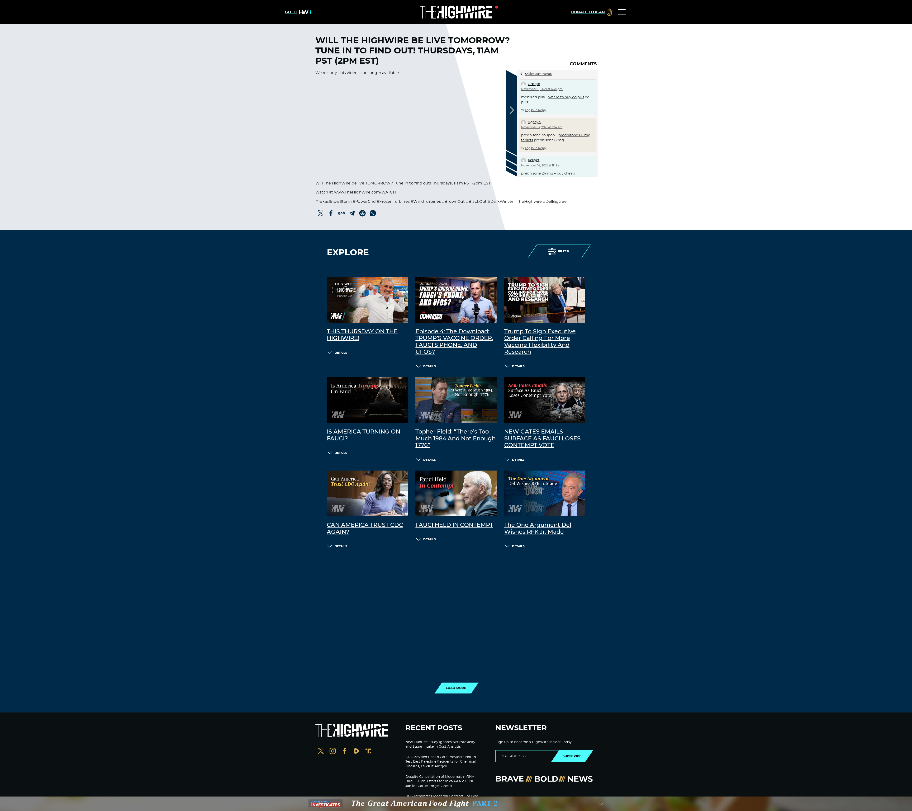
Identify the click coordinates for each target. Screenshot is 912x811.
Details (341, 352)
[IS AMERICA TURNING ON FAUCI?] (367, 400)
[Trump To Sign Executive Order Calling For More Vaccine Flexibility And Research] (544, 300)
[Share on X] (320, 213)
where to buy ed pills (566, 97)
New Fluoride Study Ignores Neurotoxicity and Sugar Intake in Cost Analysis (440, 744)
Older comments (538, 73)
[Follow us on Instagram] (332, 751)
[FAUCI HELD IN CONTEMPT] (455, 493)
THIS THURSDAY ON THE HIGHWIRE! (362, 335)
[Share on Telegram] (352, 213)
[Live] (456, 12)
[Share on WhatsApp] (373, 213)
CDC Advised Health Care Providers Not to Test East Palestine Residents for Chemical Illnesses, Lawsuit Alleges (440, 761)
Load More (456, 688)
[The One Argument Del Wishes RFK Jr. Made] (544, 493)
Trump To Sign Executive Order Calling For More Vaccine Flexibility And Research (540, 342)
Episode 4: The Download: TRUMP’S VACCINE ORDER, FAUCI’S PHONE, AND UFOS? (454, 342)
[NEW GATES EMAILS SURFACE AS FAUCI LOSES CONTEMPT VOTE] (544, 400)
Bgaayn (534, 122)
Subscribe (572, 756)
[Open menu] (622, 12)
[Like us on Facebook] (344, 751)
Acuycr (533, 160)
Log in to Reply (535, 110)
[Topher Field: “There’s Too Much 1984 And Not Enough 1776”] (455, 400)
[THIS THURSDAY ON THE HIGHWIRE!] (367, 300)
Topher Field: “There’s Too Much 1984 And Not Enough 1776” (455, 438)
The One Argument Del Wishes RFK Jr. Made (537, 528)
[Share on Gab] (341, 213)
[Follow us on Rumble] (356, 751)
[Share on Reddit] (362, 213)
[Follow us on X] (320, 751)
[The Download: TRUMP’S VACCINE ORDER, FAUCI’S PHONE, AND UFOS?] (455, 300)
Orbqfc (534, 84)
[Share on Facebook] (331, 213)
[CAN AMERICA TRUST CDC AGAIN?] (367, 493)
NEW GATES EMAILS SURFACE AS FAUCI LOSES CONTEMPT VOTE (542, 438)
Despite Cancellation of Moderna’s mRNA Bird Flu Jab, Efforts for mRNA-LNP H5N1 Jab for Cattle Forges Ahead (439, 781)
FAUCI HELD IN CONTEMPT (454, 525)
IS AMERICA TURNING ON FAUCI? (363, 435)
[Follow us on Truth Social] (368, 751)
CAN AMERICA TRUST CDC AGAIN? (365, 528)
